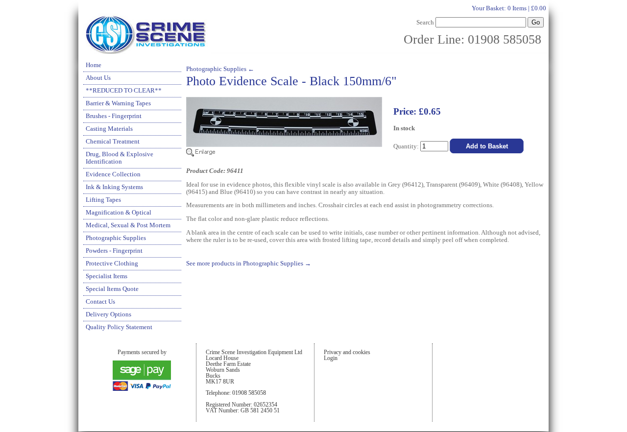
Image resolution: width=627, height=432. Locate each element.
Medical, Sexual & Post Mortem (128, 225)
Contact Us (100, 301)
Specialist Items (106, 276)
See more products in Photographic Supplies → (248, 263)
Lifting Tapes (103, 199)
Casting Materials (109, 128)
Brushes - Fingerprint (114, 116)
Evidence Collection (113, 174)
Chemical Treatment (113, 141)
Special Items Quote (112, 289)
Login (331, 358)
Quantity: (406, 146)
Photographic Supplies (116, 238)
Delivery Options (108, 314)
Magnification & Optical (118, 212)
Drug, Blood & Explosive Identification (119, 158)
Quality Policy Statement (119, 327)
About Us (98, 77)
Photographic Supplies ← (220, 69)
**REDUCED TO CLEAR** (124, 90)
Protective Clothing (112, 263)
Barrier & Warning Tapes (118, 103)
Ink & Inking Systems (114, 187)
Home (93, 65)
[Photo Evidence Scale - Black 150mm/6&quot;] (284, 154)
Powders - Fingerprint (114, 250)
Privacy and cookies (347, 352)
